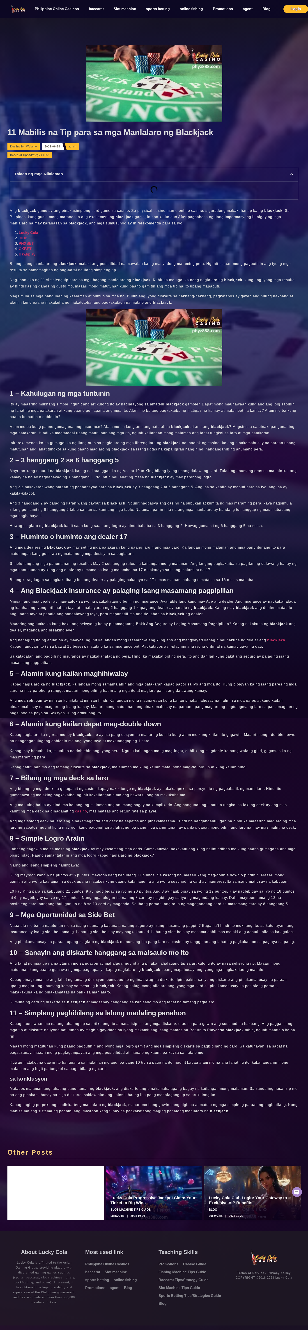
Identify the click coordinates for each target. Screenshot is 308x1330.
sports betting (158, 9)
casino (81, 811)
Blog (266, 9)
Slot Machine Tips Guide (179, 1288)
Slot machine (125, 9)
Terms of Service (250, 1273)
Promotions (223, 9)
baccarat (96, 9)
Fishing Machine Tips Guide (182, 1272)
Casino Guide (194, 1264)
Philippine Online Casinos (57, 9)
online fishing (191, 9)
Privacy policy (279, 1273)
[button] (292, 174)
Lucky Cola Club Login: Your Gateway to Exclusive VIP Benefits (248, 1200)
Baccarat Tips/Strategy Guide (29, 155)
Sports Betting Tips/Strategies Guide (190, 1296)
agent (248, 9)
